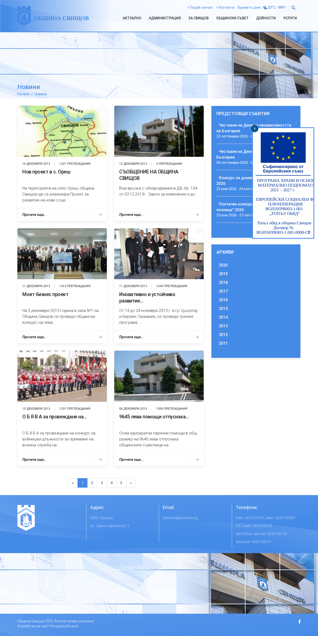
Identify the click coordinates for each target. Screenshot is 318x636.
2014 (223, 317)
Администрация (165, 18)
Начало (23, 94)
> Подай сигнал (200, 7)
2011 (223, 343)
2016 (223, 300)
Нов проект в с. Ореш (46, 172)
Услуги (290, 18)
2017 (223, 291)
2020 (223, 265)
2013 (223, 326)
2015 (223, 308)
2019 (223, 273)
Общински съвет (232, 18)
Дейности (266, 18)
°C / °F (276, 7)
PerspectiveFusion (64, 626)
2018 (223, 282)
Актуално (132, 18)
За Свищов (198, 18)
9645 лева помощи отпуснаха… (154, 417)
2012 (223, 334)
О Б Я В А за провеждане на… (54, 417)
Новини (41, 94)
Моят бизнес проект (45, 294)
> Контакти (225, 7)
